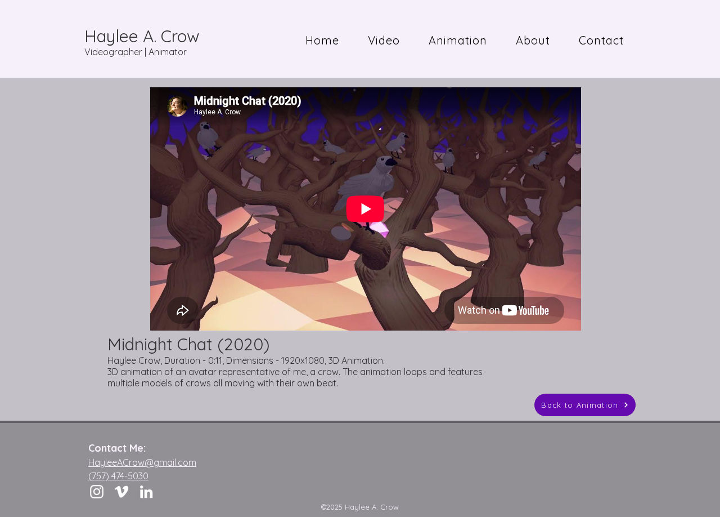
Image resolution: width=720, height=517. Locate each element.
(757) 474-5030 (118, 476)
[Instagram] (97, 492)
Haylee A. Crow (142, 36)
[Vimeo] (121, 492)
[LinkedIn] (146, 492)
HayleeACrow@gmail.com (142, 462)
